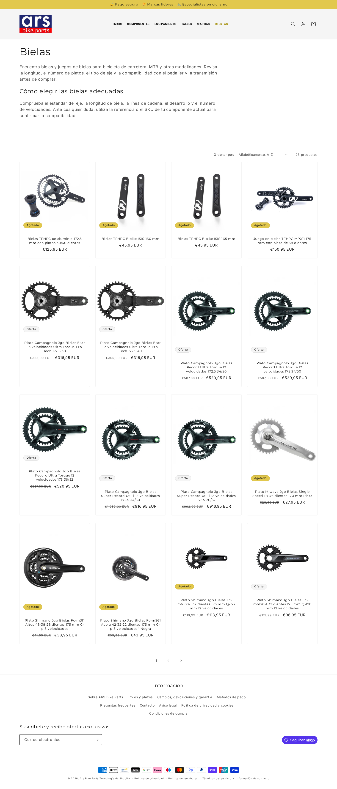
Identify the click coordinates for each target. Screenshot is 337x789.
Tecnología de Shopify (114, 778)
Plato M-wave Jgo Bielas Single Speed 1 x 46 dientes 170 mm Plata (282, 494)
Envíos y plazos (140, 697)
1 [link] (156, 660)
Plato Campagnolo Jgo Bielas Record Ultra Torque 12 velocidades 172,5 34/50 (206, 367)
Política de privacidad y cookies (207, 705)
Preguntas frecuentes (117, 705)
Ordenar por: (224, 154)
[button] (293, 24)
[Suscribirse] (97, 739)
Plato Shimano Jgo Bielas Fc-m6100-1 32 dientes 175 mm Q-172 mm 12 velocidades (206, 604)
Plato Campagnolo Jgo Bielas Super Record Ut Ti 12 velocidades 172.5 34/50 (130, 496)
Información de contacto (252, 778)
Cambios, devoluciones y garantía (184, 697)
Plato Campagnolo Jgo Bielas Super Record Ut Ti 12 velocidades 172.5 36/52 (206, 496)
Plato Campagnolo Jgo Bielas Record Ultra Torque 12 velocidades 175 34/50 (282, 367)
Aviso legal (168, 705)
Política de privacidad (149, 778)
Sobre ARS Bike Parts (105, 697)
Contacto (147, 705)
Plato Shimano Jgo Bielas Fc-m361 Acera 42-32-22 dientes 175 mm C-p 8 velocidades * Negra (130, 624)
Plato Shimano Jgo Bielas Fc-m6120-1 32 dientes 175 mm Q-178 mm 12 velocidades (282, 604)
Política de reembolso (183, 778)
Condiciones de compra (168, 713)
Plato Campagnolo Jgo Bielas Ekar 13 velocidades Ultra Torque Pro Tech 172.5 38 (54, 347)
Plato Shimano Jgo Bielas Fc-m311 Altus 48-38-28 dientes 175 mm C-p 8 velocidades (54, 624)
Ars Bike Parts (89, 778)
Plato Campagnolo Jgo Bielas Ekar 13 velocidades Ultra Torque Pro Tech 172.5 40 (130, 347)
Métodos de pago (231, 697)
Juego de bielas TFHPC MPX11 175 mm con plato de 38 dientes (282, 241)
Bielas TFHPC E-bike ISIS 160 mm (130, 239)
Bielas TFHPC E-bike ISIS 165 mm (206, 239)
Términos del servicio (217, 778)
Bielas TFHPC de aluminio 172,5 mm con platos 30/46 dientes (55, 241)
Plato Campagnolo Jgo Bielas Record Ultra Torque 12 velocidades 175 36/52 (55, 475)
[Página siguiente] (181, 661)
